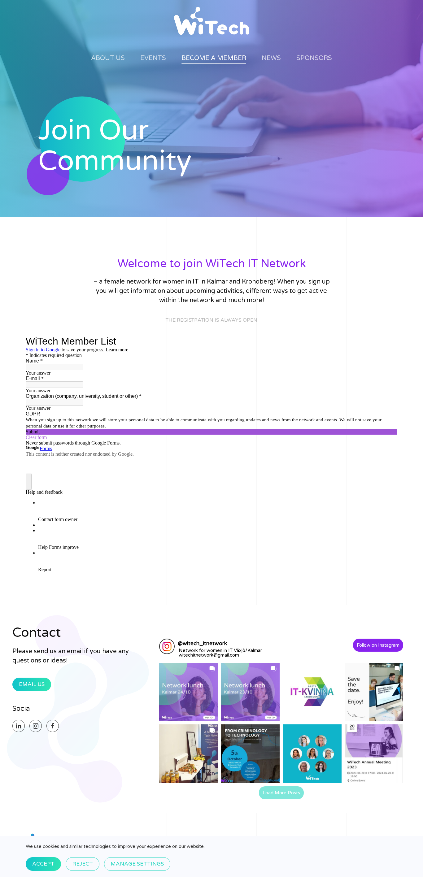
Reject (82, 864)
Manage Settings (137, 864)
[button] (188, 692)
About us (108, 58)
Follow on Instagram (378, 645)
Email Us (32, 684)
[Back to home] (211, 21)
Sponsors (314, 58)
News (271, 58)
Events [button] (153, 58)
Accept (43, 864)
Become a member (213, 58)
